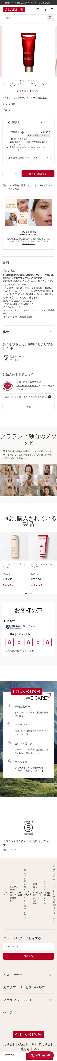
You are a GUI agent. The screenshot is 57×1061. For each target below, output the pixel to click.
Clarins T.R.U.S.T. (27, 385)
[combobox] (28, 157)
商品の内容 (42, 98)
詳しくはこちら (9, 850)
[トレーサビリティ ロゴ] (8, 386)
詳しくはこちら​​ (28, 244)
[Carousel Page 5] (31, 81)
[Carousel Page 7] (36, 81)
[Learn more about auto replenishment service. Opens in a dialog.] (22, 132)
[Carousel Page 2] (23, 81)
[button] (28, 263)
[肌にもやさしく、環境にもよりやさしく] (11, 348)
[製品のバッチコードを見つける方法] (50, 397)
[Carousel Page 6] (33, 81)
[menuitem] (37, 10)
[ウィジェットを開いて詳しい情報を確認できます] (41, 1055)
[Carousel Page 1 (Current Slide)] (21, 81)
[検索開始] (50, 17)
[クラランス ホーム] (14, 9)
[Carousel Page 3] (26, 81)
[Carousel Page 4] (28, 81)
